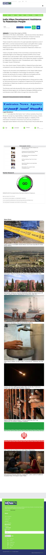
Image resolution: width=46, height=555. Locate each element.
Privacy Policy (7, 518)
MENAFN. (10, 551)
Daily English (8, 527)
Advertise (6, 521)
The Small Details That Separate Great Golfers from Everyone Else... (15, 202)
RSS (10, 547)
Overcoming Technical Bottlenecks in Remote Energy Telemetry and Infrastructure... (18, 200)
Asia (22, 15)
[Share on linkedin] (38, 27)
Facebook (12, 538)
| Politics (33, 15)
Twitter (11, 540)
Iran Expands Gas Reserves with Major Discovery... (19, 450)
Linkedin (11, 545)
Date (5, 26)
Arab (17, 15)
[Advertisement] (23, 10)
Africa (27, 15)
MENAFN (6, 33)
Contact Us (7, 519)
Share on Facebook (20, 27)
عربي (20, 1)
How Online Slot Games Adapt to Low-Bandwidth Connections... (14, 198)
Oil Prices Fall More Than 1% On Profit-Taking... (18, 323)
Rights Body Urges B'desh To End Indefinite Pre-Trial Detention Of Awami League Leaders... (21, 420)
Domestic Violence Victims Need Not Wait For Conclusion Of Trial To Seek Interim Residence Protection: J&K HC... (23, 293)
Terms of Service (8, 516)
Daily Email (12, 544)
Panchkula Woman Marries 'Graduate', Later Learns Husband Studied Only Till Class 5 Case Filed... (23, 475)
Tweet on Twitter (27, 27)
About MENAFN (8, 523)
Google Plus (12, 542)
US (6, 15)
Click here (12, 510)
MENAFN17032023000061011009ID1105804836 (17, 97)
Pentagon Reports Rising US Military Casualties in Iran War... (23, 273)
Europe (12, 15)
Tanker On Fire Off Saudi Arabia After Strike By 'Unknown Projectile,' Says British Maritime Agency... (22, 387)
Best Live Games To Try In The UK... (9, 196)
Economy (40, 15)
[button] (22, 1)
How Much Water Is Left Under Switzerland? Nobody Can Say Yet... (23, 362)
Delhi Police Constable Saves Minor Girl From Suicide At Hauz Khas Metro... (23, 245)
